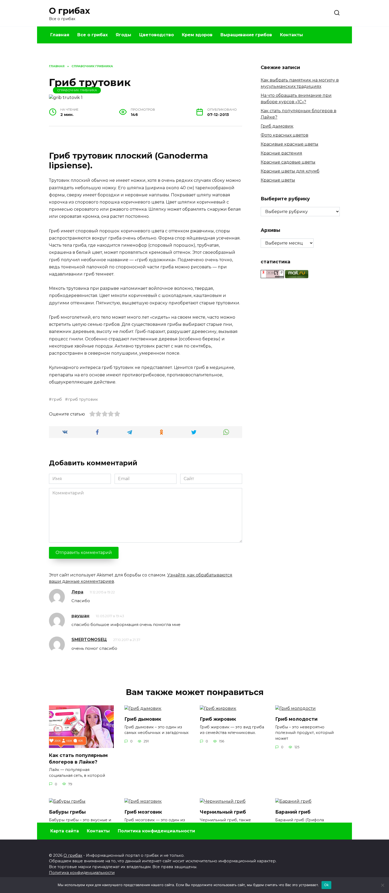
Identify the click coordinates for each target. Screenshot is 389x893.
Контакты (291, 34)
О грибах (69, 11)
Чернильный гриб (223, 812)
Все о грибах (92, 34)
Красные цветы (278, 180)
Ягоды (123, 34)
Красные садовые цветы (288, 162)
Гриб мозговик (143, 812)
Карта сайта (64, 830)
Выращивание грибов (246, 34)
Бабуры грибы (67, 812)
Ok (326, 885)
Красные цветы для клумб (290, 171)
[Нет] (382, 885)
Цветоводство (156, 34)
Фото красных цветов (284, 135)
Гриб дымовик (277, 126)
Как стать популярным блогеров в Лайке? (78, 758)
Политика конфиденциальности (156, 830)
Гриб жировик (218, 719)
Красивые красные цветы (289, 144)
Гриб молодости (296, 719)
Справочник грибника (77, 90)
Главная (59, 34)
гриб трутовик (83, 399)
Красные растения (281, 153)
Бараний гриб (292, 812)
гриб (57, 399)
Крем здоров (197, 34)
